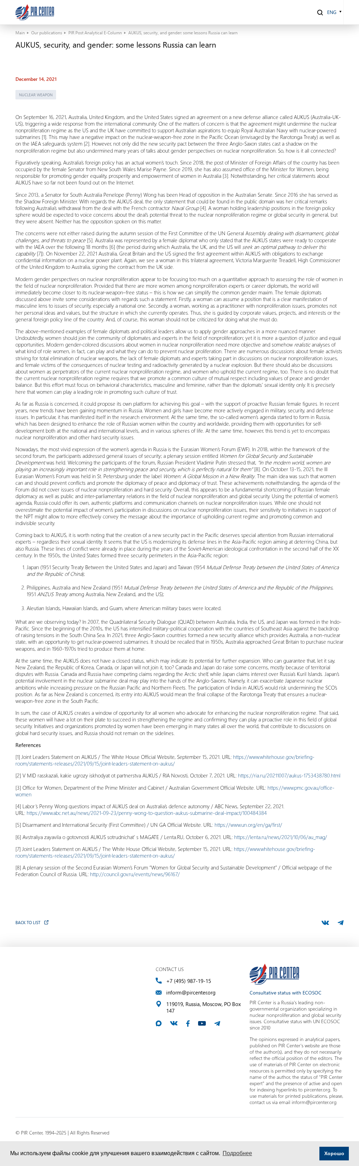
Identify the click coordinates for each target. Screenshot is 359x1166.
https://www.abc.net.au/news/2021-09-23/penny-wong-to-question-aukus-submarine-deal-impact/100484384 (147, 812)
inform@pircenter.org (191, 992)
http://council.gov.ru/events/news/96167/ (135, 874)
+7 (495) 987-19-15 (188, 981)
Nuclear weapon (36, 94)
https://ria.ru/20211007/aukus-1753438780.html (289, 775)
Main (20, 32)
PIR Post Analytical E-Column (95, 32)
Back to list (27, 922)
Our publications (46, 32)
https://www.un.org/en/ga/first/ (248, 824)
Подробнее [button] (237, 1153)
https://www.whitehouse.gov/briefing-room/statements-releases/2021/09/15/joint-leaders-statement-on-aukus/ (164, 760)
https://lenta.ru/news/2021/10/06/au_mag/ (280, 836)
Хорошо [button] (334, 1153)
